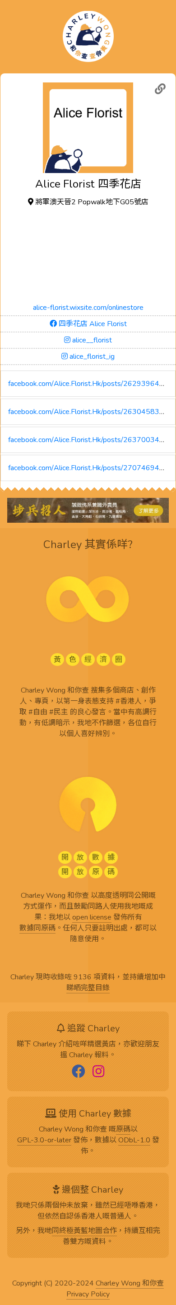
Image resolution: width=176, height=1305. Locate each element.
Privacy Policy (88, 1294)
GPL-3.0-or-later (44, 1140)
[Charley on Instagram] (98, 1072)
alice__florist (91, 340)
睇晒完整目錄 (88, 988)
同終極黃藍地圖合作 (84, 1231)
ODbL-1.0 (134, 1140)
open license (91, 917)
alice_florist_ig (91, 356)
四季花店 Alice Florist (92, 324)
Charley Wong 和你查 (130, 1283)
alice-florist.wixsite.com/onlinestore (88, 308)
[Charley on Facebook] (78, 1072)
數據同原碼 (37, 928)
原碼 (123, 1129)
